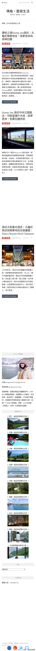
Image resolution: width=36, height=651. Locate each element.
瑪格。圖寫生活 (18, 11)
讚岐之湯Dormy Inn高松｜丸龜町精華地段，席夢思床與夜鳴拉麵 (18, 36)
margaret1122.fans (15, 387)
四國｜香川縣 (6, 43)
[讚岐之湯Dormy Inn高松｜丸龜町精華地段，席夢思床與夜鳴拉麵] (18, 58)
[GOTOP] (26, 648)
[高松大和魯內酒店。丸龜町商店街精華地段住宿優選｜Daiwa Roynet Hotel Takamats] (18, 255)
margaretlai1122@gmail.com (15, 382)
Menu (5, 2)
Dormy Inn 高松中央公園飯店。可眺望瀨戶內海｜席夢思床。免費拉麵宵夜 (17, 116)
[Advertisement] (18, 207)
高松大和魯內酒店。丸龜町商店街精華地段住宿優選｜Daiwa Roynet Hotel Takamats (18, 230)
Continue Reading (9, 102)
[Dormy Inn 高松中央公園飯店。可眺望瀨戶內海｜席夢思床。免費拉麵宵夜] (18, 138)
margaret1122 (16, 43)
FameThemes (13, 645)
